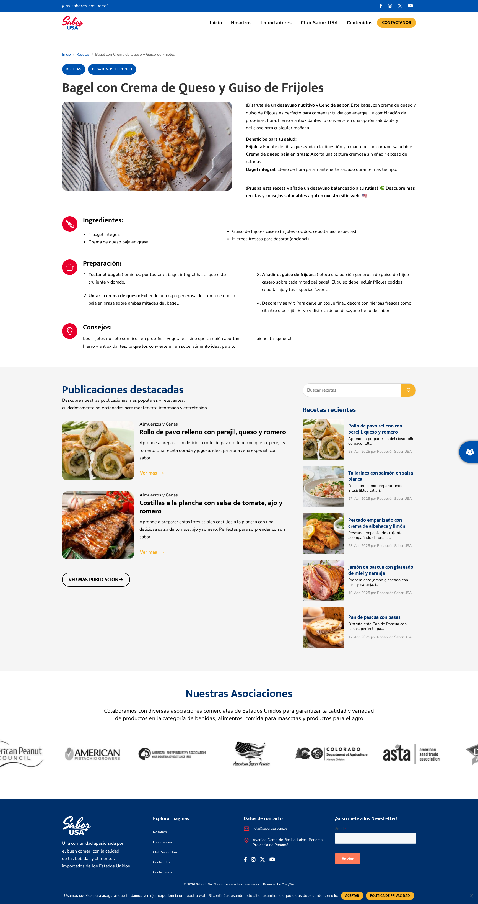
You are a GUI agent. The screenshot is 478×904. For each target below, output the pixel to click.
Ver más (148, 473)
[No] (471, 895)
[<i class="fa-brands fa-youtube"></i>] (410, 6)
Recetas (83, 54)
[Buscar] (408, 390)
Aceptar (352, 896)
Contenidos (360, 23)
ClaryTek (288, 884)
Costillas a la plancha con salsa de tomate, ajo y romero (210, 507)
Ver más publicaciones (96, 580)
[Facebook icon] (381, 6)
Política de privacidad (390, 896)
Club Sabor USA (319, 23)
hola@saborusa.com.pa (270, 828)
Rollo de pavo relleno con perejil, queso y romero (212, 432)
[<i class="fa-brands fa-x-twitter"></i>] (400, 6)
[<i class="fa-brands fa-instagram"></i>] (390, 6)
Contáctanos (396, 22)
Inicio (216, 23)
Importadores (276, 23)
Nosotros (241, 23)
